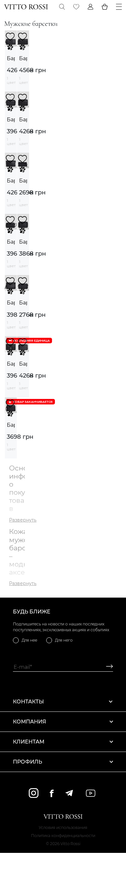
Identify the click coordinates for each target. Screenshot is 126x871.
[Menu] (119, 7)
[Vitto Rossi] (26, 6)
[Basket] (105, 7)
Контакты (28, 702)
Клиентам (28, 742)
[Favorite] (76, 7)
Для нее (29, 640)
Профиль (27, 762)
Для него (64, 640)
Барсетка (11, 58)
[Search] (62, 7)
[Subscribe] (107, 667)
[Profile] (90, 7)
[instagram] (33, 793)
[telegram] (69, 793)
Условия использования (63, 827)
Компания (29, 722)
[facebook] (51, 793)
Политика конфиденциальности (63, 835)
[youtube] (90, 793)
